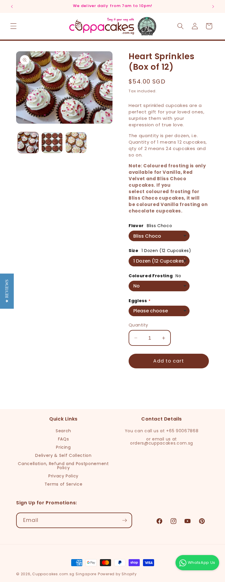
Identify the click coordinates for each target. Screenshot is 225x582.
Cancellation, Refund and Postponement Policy (63, 466)
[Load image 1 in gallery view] (28, 142)
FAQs (63, 439)
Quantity (138, 325)
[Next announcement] (213, 6)
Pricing (63, 447)
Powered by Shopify (117, 573)
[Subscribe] (124, 520)
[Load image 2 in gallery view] (52, 142)
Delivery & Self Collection (63, 455)
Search (63, 431)
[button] (13, 26)
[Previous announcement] (12, 6)
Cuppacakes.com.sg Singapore (64, 573)
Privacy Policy (63, 476)
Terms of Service (64, 484)
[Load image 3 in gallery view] (76, 142)
